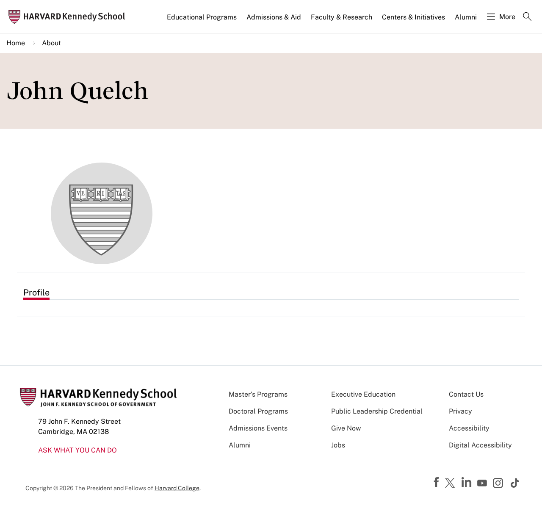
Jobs (338, 445)
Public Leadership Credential (377, 411)
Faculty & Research (341, 17)
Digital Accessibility (480, 445)
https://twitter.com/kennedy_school (451, 483)
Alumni (466, 17)
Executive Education (363, 394)
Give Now (346, 428)
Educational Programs (202, 17)
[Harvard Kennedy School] (69, 17)
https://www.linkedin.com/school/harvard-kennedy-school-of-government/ (467, 483)
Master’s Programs (258, 394)
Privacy (460, 411)
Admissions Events (258, 428)
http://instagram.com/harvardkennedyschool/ (499, 484)
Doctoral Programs (258, 411)
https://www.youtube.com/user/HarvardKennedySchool (483, 483)
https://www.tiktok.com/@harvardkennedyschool (515, 483)
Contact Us (466, 394)
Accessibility (469, 428)
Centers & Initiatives (413, 17)
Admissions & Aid (273, 17)
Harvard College (177, 488)
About (51, 43)
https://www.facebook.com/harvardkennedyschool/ (437, 483)
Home (15, 43)
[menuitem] (202, 20)
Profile (36, 292)
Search (527, 17)
